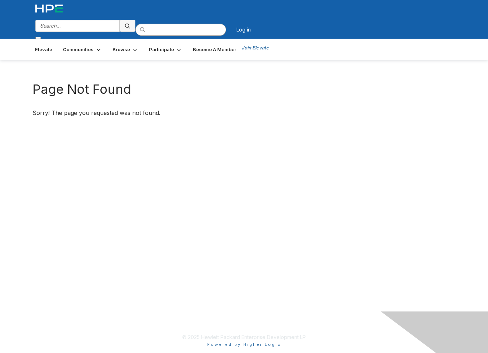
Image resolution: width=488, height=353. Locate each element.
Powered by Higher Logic (244, 344)
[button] (82, 49)
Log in (243, 29)
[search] (127, 26)
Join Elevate (255, 47)
